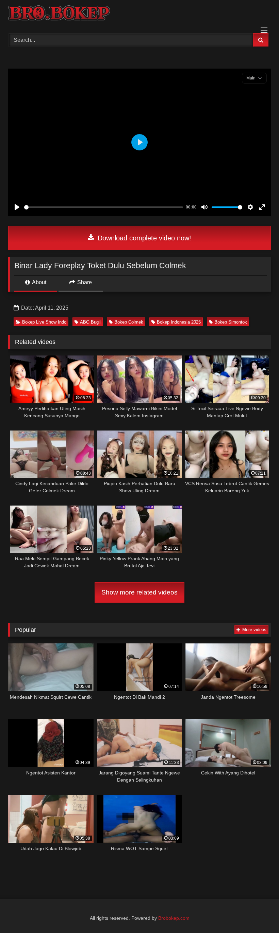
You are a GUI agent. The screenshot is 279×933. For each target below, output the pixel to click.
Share (84, 282)
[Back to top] (257, 912)
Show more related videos (139, 592)
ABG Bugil (90, 322)
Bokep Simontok (230, 322)
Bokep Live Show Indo (44, 322)
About (38, 282)
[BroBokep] (139, 14)
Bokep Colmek (128, 322)
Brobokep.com (174, 918)
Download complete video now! (143, 238)
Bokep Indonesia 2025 (179, 322)
